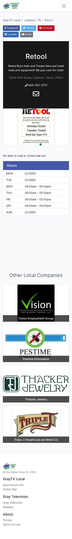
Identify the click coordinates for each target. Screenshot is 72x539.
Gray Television (12, 502)
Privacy (7, 520)
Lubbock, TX (32, 20)
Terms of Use (11, 524)
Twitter (30, 28)
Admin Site (10, 489)
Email (27, 34)
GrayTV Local (11, 20)
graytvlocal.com (13, 485)
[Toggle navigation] (64, 5)
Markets (8, 507)
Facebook (12, 28)
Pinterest (47, 28)
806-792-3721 (37, 85)
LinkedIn (12, 34)
